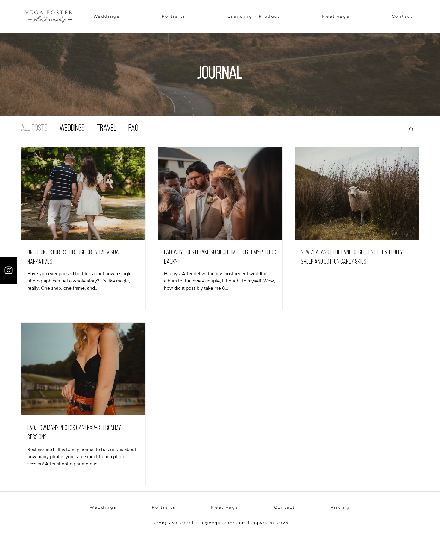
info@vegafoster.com (221, 522)
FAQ (133, 128)
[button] (106, 16)
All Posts (34, 128)
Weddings (72, 128)
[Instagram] (8, 270)
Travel (106, 128)
